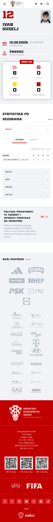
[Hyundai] (36, 351)
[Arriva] (36, 372)
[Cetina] (16, 342)
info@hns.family (29, 443)
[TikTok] (48, 501)
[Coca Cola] (16, 333)
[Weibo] (33, 501)
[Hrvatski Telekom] (36, 342)
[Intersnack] (36, 333)
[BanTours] (16, 381)
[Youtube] (26, 501)
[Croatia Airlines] (36, 324)
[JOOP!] (16, 363)
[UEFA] (16, 486)
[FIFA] (34, 486)
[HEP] (36, 280)
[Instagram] (19, 501)
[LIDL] (26, 301)
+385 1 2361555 (28, 440)
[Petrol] (16, 280)
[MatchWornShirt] (36, 390)
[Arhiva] (47, 3)
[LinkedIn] (40, 501)
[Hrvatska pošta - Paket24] (36, 315)
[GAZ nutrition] (16, 390)
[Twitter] (12, 501)
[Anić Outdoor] (16, 372)
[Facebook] (4, 501)
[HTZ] (16, 315)
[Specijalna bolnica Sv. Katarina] (36, 381)
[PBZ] (36, 291)
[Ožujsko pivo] (36, 270)
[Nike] (16, 270)
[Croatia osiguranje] (16, 324)
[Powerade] (16, 351)
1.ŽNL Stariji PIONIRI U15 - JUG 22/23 (16, 160)
